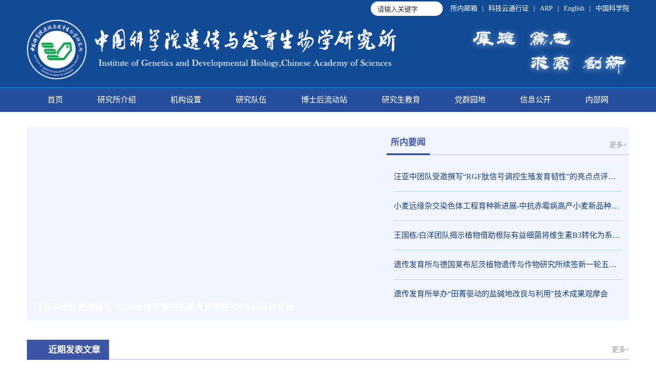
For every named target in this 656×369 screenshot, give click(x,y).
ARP (546, 8)
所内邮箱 (463, 8)
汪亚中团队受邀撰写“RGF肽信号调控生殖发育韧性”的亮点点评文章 (508, 176)
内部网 (596, 100)
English (574, 8)
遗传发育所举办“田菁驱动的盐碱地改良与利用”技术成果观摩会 (501, 294)
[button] (312, 307)
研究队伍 (251, 100)
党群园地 (470, 100)
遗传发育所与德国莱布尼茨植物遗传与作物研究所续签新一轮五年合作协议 (508, 264)
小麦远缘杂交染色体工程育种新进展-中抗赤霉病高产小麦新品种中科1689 (508, 206)
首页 (55, 100)
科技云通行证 (508, 8)
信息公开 (535, 100)
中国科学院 (612, 8)
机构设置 (185, 100)
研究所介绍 (116, 100)
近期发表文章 (74, 350)
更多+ (618, 144)
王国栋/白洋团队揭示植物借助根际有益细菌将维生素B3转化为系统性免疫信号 (508, 235)
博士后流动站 (324, 100)
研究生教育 (401, 100)
